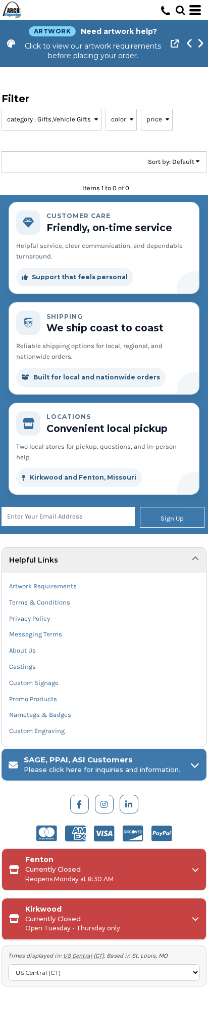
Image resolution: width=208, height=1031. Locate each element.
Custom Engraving (37, 731)
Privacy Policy (29, 618)
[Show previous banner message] (189, 43)
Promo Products (33, 699)
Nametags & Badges (40, 714)
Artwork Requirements (43, 586)
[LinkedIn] (129, 804)
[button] (180, 10)
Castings (22, 666)
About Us (22, 650)
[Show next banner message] (200, 43)
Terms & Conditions (39, 602)
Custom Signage (34, 682)
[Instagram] (104, 804)
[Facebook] (79, 804)
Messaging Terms (35, 634)
